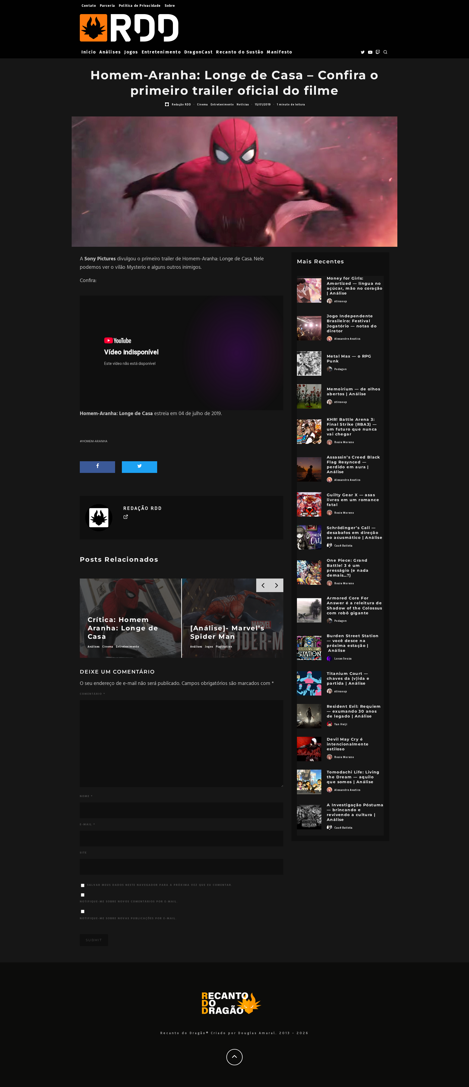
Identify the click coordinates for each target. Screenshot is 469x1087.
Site (83, 853)
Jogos (131, 52)
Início (88, 52)
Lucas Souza (343, 658)
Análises (110, 52)
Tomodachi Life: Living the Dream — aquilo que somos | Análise (353, 777)
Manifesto (279, 52)
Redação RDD (181, 104)
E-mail (87, 824)
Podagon (340, 369)
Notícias (243, 104)
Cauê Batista (343, 545)
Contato (89, 6)
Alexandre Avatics (347, 338)
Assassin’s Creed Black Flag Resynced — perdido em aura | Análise (353, 465)
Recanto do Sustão (240, 52)
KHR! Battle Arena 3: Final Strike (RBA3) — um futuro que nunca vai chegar (352, 427)
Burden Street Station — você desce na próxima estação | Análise (353, 643)
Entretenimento (161, 52)
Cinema (202, 104)
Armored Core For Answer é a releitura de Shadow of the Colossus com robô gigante (354, 605)
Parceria (107, 6)
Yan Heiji (340, 724)
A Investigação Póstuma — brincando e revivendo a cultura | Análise (355, 812)
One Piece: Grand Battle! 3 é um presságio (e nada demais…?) (348, 568)
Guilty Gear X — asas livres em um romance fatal (353, 499)
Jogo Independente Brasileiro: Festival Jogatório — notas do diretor (352, 323)
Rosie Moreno (344, 442)
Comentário (92, 694)
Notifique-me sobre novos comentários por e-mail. (129, 901)
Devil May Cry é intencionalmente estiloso (348, 744)
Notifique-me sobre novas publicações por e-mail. (128, 918)
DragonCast (198, 52)
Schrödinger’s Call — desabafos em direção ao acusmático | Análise (354, 532)
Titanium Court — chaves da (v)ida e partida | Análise (348, 678)
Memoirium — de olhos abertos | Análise (353, 391)
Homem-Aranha (94, 441)
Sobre (170, 6)
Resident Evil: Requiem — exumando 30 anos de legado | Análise (354, 711)
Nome (86, 796)
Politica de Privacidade (140, 6)
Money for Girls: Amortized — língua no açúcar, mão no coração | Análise (355, 286)
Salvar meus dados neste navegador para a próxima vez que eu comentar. (160, 885)
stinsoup (340, 301)
